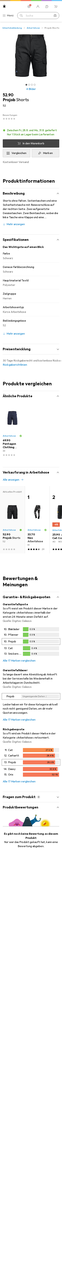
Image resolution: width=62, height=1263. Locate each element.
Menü (10, 15)
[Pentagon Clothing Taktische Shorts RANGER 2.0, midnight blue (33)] (12, 432)
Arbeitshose (33, 28)
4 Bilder (31, 89)
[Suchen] (21, 15)
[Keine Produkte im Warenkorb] (56, 6)
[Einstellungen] (29, 6)
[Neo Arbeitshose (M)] (37, 519)
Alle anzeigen (11, 479)
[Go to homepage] (4, 6)
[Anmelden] (37, 6)
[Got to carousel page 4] (34, 85)
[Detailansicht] (31, 642)
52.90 (8, 95)
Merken (48, 153)
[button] (31, 132)
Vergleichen (19, 153)
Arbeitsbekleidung (12, 28)
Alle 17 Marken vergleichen (19, 660)
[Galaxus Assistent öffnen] (47, 6)
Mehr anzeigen (16, 224)
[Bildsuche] (55, 15)
